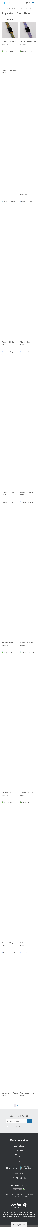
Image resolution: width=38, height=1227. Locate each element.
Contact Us (19, 1155)
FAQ (19, 1157)
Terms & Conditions (15, 1196)
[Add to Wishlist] (4, 24)
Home (4, 9)
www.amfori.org (20, 1219)
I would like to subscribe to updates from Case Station (19, 1126)
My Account (19, 1159)
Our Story (19, 1152)
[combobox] (19, 18)
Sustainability (19, 1150)
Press (19, 1161)
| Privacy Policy (24, 1196)
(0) (29, 3)
